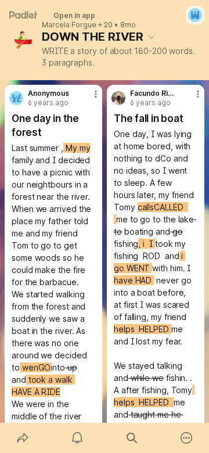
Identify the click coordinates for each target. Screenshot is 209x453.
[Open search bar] (131, 438)
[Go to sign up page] (195, 15)
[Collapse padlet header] (151, 36)
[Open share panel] (22, 438)
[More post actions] (88, 99)
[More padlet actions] (186, 438)
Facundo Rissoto (152, 93)
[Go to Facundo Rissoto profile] (118, 98)
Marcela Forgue (69, 25)
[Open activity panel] (77, 438)
